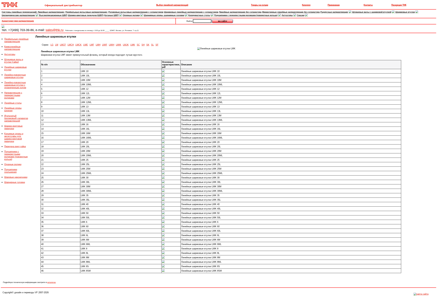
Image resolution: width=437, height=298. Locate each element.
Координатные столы (199, 15)
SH (143, 44)
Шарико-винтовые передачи (13, 127)
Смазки (300, 15)
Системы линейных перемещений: (19, 12)
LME (85, 44)
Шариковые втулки (405, 12)
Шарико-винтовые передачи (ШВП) (86, 15)
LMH (98, 44)
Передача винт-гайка (15, 146)
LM (56, 44)
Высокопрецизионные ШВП (53, 15)
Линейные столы (13, 103)
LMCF (63, 44)
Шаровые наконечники (15, 177)
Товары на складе (259, 5)
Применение (334, 5)
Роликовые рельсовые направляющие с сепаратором (135, 12)
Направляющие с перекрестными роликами (13, 95)
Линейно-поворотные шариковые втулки (15, 76)
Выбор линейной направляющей (172, 5)
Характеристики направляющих (18, 21)
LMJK (126, 44)
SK (147, 44)
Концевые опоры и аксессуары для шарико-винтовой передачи (13, 137)
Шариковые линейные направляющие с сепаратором (191, 12)
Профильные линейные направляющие (16, 40)
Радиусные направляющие (334, 12)
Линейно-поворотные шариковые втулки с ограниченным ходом (15, 85)
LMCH (71, 44)
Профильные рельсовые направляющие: (86, 12)
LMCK (78, 44)
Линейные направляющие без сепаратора (240, 12)
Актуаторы (287, 15)
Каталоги (306, 5)
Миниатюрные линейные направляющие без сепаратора (291, 12)
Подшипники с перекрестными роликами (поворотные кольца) (246, 15)
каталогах (51, 282)
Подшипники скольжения (10, 170)
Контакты (368, 5)
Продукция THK (398, 5)
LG (52, 44)
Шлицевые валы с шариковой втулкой (371, 12)
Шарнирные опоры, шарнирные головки (164, 15)
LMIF (104, 44)
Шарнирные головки (14, 182)
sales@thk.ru (55, 30)
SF (157, 44)
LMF (92, 44)
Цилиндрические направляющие (18, 15)
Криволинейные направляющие (12, 47)
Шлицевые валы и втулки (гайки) (13, 60)
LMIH (111, 44)
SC (138, 44)
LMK (132, 44)
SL (152, 44)
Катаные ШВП (111, 15)
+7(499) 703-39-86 (21, 30)
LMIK (118, 44)
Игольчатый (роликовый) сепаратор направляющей (16, 118)
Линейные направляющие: (51, 12)
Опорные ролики (131, 15)
